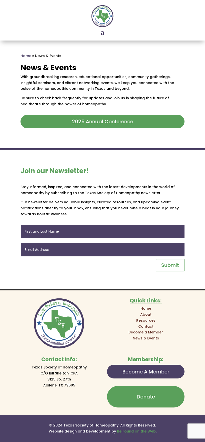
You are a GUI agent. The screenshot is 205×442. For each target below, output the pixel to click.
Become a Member (145, 332)
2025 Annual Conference (102, 121)
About (146, 314)
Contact (146, 326)
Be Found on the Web (136, 431)
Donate (146, 396)
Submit (170, 265)
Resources (146, 320)
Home (25, 55)
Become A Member (145, 371)
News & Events (146, 338)
